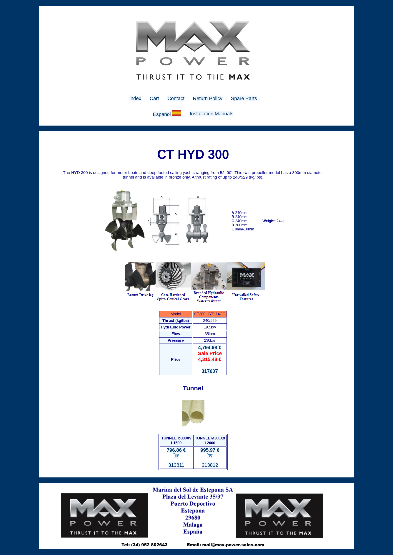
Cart (154, 98)
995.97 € (209, 450)
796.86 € (176, 450)
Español (162, 114)
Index (135, 98)
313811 (176, 465)
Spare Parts (244, 98)
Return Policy (207, 98)
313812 (210, 465)
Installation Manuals (211, 113)
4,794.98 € (210, 353)
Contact (175, 98)
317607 (210, 371)
